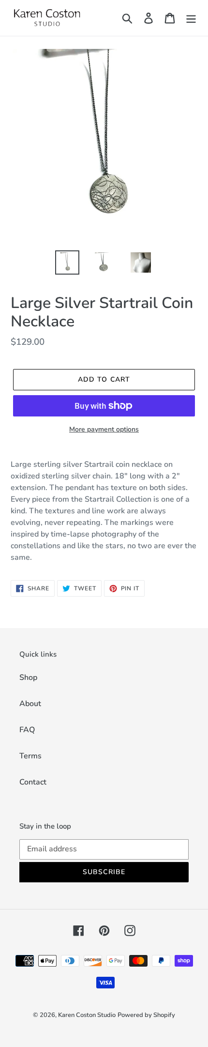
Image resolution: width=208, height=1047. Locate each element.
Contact (32, 782)
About (30, 703)
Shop (28, 677)
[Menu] (191, 18)
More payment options (104, 429)
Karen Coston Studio (87, 1015)
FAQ (27, 729)
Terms (30, 756)
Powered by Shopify (146, 1015)
